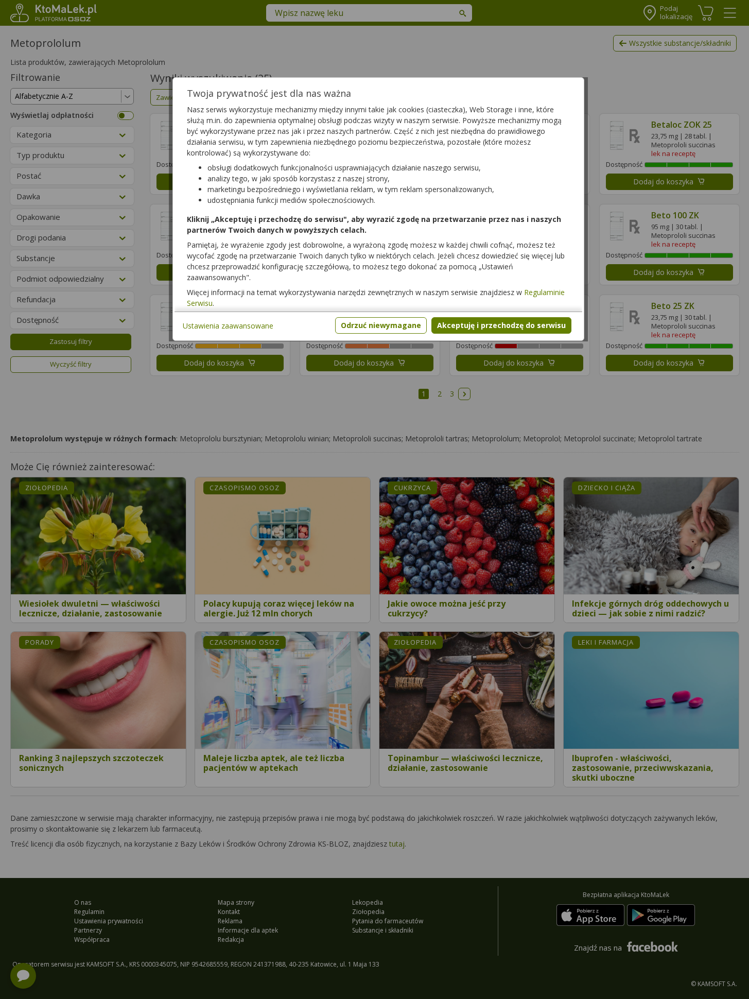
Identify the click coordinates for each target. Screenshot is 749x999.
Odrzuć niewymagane (381, 325)
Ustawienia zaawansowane (228, 326)
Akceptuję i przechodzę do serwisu (501, 325)
